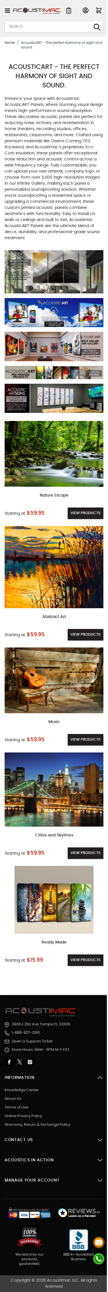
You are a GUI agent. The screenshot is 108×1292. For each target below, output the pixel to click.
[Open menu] (7, 10)
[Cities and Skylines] (54, 789)
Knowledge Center (22, 1090)
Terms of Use (16, 1107)
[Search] (97, 27)
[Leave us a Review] (78, 1213)
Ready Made (54, 942)
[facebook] (10, 1062)
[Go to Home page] (37, 11)
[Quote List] (68, 10)
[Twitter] (20, 1062)
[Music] (54, 680)
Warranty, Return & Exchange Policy (37, 1125)
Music (54, 722)
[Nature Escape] (54, 454)
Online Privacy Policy (23, 1116)
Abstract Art (54, 617)
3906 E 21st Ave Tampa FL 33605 (41, 1024)
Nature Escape (54, 495)
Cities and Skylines (54, 835)
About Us (13, 1099)
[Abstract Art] (54, 567)
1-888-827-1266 (26, 1033)
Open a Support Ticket (32, 1041)
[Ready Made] (54, 900)
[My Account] (86, 10)
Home (10, 42)
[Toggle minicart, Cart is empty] (98, 10)
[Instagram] (30, 1062)
